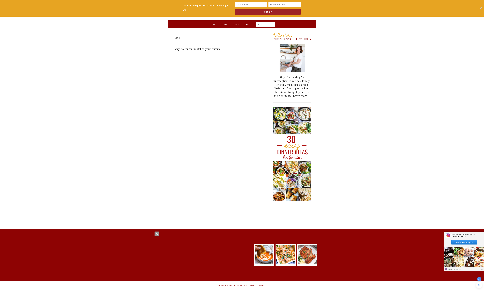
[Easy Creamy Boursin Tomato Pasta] (285, 262)
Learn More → (301, 96)
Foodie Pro (238, 285)
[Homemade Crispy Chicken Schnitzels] (307, 262)
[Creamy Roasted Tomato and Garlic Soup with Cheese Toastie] (264, 262)
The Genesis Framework (255, 285)
